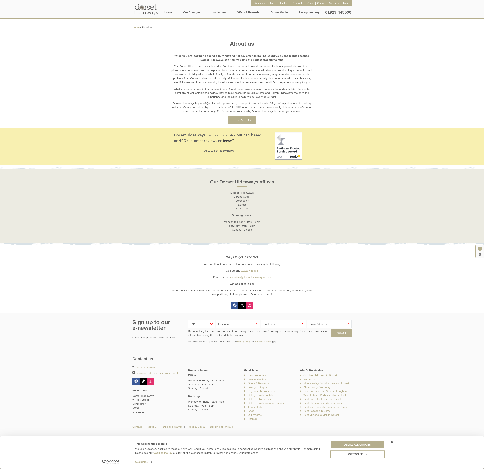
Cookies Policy (162, 452)
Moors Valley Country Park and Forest (326, 383)
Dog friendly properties (261, 391)
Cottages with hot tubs (261, 395)
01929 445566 (338, 12)
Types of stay (256, 406)
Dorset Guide (279, 12)
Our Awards (255, 414)
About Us (152, 426)
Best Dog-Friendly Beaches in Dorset (325, 406)
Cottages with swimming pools (266, 402)
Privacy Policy (243, 341)
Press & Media (196, 426)
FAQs (251, 410)
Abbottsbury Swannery (316, 387)
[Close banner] (392, 442)
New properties (257, 375)
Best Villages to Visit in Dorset (321, 414)
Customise (141, 462)
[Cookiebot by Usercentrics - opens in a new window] (110, 462)
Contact (137, 426)
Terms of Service (263, 341)
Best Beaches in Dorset (317, 410)
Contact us (242, 120)
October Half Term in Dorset (320, 375)
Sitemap (253, 418)
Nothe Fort (309, 379)
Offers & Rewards (258, 383)
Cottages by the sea (260, 398)
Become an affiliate (221, 426)
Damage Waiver (172, 426)
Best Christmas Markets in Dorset (323, 402)
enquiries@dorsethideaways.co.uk (250, 277)
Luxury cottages (257, 387)
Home (168, 12)
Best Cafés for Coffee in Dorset (322, 398)
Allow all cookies (357, 444)
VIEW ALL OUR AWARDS (219, 151)
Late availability (257, 379)
